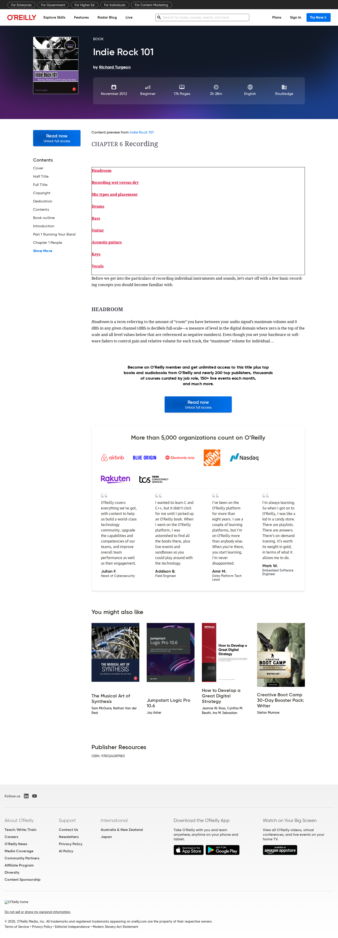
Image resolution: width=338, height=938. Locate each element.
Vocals (98, 266)
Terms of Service (17, 927)
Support (67, 820)
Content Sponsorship (22, 879)
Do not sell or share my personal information (37, 912)
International (114, 820)
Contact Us (68, 829)
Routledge (284, 93)
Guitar (98, 230)
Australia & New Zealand (122, 829)
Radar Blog (107, 17)
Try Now (317, 17)
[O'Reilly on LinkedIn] (26, 796)
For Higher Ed (85, 5)
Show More (42, 251)
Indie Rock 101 (142, 132)
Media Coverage (19, 851)
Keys (96, 254)
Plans (276, 17)
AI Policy (66, 851)
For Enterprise (21, 5)
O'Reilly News (16, 843)
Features (81, 17)
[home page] (21, 17)
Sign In (295, 17)
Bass (96, 218)
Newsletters (69, 836)
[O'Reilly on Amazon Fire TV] (280, 853)
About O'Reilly (19, 820)
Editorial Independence (72, 927)
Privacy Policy (70, 843)
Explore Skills (54, 17)
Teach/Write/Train (20, 829)
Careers (11, 836)
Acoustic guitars (107, 242)
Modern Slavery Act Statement (115, 927)
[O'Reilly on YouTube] (34, 796)
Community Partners (22, 858)
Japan (106, 836)
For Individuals (114, 5)
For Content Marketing (151, 5)
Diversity (12, 872)
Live (129, 17)
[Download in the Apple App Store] (189, 853)
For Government (53, 5)
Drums (98, 206)
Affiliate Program (19, 865)
